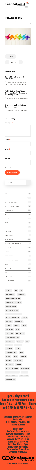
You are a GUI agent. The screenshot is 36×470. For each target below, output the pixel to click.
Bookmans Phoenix (12, 310)
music (15, 356)
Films (8, 82)
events (16, 325)
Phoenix (23, 356)
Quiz (6, 264)
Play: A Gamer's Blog (11, 260)
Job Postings (9, 235)
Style (6, 272)
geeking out (10, 341)
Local (18, 348)
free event (9, 333)
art (16, 290)
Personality (9, 256)
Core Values (9, 210)
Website (7, 158)
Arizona (8, 290)
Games (7, 218)
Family (24, 325)
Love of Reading (11, 352)
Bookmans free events (13, 302)
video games (24, 376)
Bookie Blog (8, 198)
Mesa (21, 352)
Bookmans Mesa (11, 306)
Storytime (9, 364)
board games (10, 294)
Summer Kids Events (12, 372)
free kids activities (12, 337)
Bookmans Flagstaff (13, 298)
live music (9, 348)
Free (17, 329)
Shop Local (18, 360)
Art (6, 193)
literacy (18, 345)
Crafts (8, 325)
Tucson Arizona (11, 376)
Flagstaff (9, 329)
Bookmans (21, 294)
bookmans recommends (13, 314)
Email (7, 149)
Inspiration (23, 82)
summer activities (12, 368)
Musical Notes (23, 98)
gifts (6, 222)
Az (21, 290)
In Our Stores (15, 82)
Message (8, 123)
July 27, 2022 (17, 21)
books (24, 318)
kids (27, 341)
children (9, 321)
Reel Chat (24, 84)
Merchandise (23, 110)
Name (7, 139)
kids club (9, 345)
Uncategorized (10, 280)
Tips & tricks (8, 276)
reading (8, 360)
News (6, 251)
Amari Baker (9, 21)
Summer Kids (25, 368)
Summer (18, 364)
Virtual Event (10, 379)
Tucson (24, 372)
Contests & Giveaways (12, 206)
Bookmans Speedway (12, 318)
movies (8, 356)
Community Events (13, 98)
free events (20, 333)
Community (18, 321)
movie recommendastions (13, 84)
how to (20, 341)
